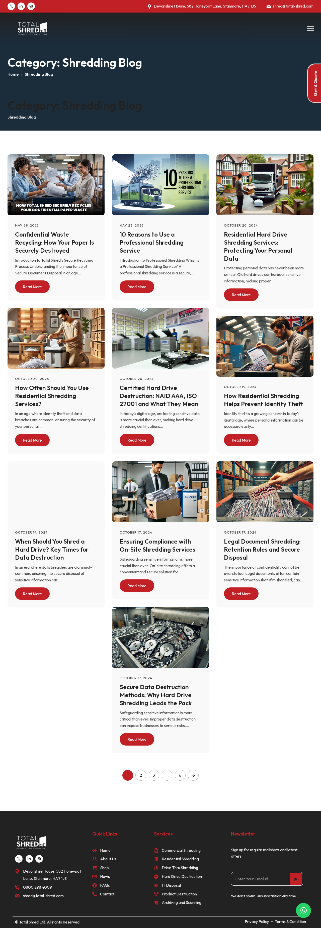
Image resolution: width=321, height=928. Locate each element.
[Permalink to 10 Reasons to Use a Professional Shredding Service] (165, 184)
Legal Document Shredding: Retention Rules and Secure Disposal (262, 549)
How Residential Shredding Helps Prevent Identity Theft (263, 399)
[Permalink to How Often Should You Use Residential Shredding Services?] (61, 337)
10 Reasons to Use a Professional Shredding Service (152, 242)
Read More (32, 286)
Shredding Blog (39, 74)
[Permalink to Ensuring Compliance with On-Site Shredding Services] (165, 491)
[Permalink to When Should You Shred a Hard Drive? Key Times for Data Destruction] (61, 491)
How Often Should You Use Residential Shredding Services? (52, 395)
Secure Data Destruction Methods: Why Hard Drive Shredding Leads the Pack (156, 695)
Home (13, 74)
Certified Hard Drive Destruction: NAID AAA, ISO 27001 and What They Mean (159, 395)
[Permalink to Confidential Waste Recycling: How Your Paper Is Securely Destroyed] (61, 184)
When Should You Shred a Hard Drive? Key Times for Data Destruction (52, 549)
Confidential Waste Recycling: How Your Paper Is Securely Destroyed (54, 242)
